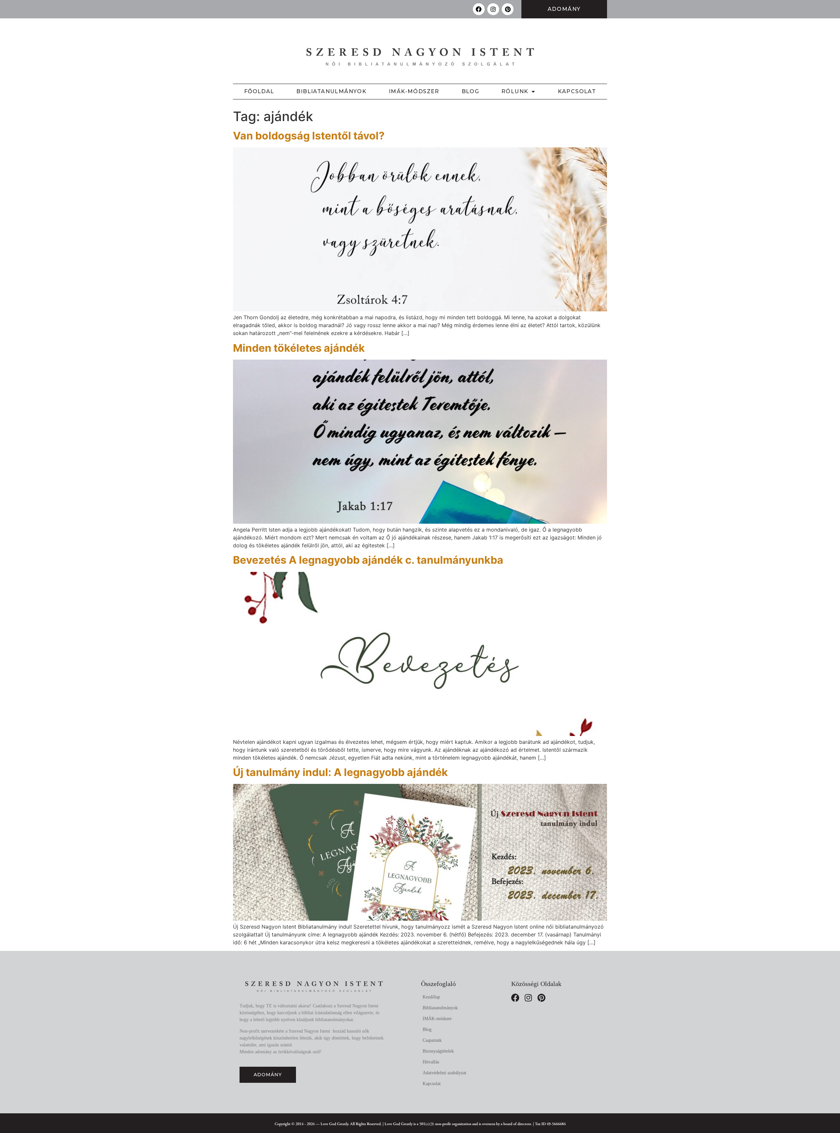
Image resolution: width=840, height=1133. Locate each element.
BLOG (470, 91)
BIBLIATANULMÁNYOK (331, 91)
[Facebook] (479, 9)
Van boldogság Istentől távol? (309, 135)
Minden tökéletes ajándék (299, 348)
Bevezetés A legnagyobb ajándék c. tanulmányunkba (368, 560)
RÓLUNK (514, 91)
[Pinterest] (508, 9)
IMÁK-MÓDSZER (414, 91)
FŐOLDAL (259, 91)
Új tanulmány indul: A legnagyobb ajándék (340, 772)
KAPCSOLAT (577, 91)
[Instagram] (493, 9)
